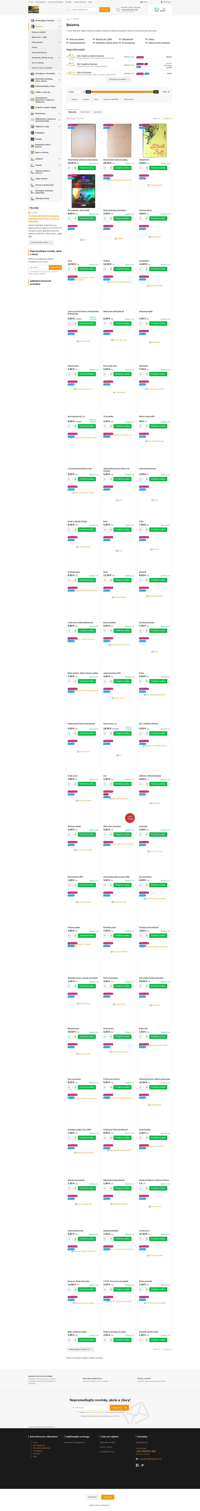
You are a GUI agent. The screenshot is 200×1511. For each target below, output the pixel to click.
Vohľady (106, 261)
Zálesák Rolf (144, 160)
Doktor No (143, 1028)
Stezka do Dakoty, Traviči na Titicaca (154, 1180)
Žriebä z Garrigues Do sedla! (114, 1332)
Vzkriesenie (143, 366)
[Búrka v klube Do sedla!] (83, 1312)
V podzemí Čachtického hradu (80, 468)
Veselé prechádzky (110, 1231)
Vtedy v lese (72, 776)
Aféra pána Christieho (112, 826)
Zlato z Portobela (84, 72)
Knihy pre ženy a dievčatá (42, 68)
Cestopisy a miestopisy (45, 73)
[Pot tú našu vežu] (119, 347)
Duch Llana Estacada (147, 468)
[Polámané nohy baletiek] (154, 908)
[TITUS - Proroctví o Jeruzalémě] (119, 1262)
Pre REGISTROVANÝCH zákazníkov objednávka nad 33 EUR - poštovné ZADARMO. (43, 219)
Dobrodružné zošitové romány (115, 160)
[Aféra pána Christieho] (119, 807)
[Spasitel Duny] (83, 347)
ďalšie (167, 118)
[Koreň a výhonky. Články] (83, 502)
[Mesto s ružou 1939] (154, 397)
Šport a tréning (41, 152)
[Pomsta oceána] (83, 908)
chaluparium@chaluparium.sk (150, 1459)
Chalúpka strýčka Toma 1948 (79, 1129)
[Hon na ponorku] (83, 1060)
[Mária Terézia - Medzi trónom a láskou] (83, 654)
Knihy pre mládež (38, 32)
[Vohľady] (119, 242)
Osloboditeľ (144, 261)
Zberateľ (142, 572)
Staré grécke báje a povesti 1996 (116, 877)
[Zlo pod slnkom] (154, 858)
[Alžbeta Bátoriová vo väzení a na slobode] (119, 449)
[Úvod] (46, 9)
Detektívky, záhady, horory (42, 58)
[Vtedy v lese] (83, 756)
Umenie (38, 165)
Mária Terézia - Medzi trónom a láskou (83, 673)
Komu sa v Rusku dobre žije (78, 1281)
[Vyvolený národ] (154, 191)
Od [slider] (88, 92)
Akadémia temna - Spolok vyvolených (83, 978)
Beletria (39, 26)
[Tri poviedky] (119, 397)
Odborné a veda (42, 126)
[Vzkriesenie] (154, 347)
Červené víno (108, 1028)
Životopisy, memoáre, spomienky (44, 192)
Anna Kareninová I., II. (76, 416)
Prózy (141, 521)
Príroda (38, 139)
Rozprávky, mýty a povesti (43, 146)
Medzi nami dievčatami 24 (113, 311)
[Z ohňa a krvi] (154, 1211)
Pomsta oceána (74, 927)
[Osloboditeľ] (154, 242)
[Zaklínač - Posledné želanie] (154, 756)
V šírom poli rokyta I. (111, 1079)
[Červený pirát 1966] (83, 858)
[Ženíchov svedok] (83, 807)
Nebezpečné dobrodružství (114, 1180)
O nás (31, 2)
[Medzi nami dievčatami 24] (119, 292)
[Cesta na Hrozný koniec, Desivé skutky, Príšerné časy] (83, 292)
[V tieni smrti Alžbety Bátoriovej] (83, 603)
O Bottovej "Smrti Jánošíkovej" (115, 1129)
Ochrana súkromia (80, 2)
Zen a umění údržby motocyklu (151, 978)
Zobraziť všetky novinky (39, 242)
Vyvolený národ (145, 210)
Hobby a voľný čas (42, 92)
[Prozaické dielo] (83, 553)
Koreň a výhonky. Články (77, 521)
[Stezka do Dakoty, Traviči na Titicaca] (154, 1161)
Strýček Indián (145, 1129)
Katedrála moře (109, 927)
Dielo (105, 521)
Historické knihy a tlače (45, 86)
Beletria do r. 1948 (39, 37)
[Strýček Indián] (154, 1110)
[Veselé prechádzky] (119, 1211)
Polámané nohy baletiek (148, 927)
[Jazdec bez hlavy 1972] (119, 654)
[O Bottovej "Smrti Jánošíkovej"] (119, 1110)
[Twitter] (143, 1466)
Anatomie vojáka (145, 311)
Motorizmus (40, 113)
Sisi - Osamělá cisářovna (148, 723)
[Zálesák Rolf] (154, 140)
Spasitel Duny (73, 366)
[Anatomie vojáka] (154, 292)
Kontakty (68, 2)
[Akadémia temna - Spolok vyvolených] (83, 959)
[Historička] (154, 807)
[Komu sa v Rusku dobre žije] (83, 1262)
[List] (119, 756)
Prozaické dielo (74, 572)
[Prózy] (154, 502)
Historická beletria (39, 52)
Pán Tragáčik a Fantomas (87, 64)
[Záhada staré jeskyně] (83, 1161)
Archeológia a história (44, 20)
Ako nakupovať (41, 2)
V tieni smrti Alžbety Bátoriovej (80, 622)
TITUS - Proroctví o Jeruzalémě (115, 1281)
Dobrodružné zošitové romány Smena (83, 160)
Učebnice (39, 159)
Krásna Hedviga (109, 622)
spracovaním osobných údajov (47, 272)
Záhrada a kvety (42, 198)
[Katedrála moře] (119, 908)
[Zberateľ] (154, 553)
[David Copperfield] (119, 959)
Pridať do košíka (87, 168)
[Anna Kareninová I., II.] (83, 397)
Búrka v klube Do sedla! (77, 1332)
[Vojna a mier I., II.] (119, 704)
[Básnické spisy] (83, 1009)
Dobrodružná (37, 42)
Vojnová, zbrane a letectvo (42, 172)
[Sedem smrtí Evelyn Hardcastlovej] (83, 704)
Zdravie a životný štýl (44, 185)
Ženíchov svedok (74, 826)
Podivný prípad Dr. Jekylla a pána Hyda (154, 1079)
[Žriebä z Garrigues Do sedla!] (119, 1312)
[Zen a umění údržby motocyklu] (154, 959)
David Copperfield (110, 978)
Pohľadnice (40, 133)
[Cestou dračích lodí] (83, 1211)
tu (109, 1505)
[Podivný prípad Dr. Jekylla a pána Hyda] (154, 1060)
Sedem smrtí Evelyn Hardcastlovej (81, 723)
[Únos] (83, 242)
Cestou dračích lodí (75, 1231)
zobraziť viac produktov (117, 79)
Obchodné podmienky (55, 2)
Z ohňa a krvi (144, 1231)
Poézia (34, 47)
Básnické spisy (73, 1028)
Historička (143, 826)
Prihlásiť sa (55, 267)
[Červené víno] (119, 1009)
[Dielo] (119, 502)
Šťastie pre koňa (145, 1281)
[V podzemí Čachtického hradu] (83, 449)
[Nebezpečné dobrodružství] (119, 1161)
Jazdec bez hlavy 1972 (112, 673)
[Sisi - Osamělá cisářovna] (154, 704)
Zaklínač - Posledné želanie (150, 776)
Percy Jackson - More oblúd (78, 210)
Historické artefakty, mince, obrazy (44, 80)
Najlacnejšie (85, 112)
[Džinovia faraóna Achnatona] (119, 191)
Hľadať (105, 9)
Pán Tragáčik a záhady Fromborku (90, 56)
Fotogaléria (37, 1451)
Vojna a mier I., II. (110, 723)
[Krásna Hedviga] (119, 603)
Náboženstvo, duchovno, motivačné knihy (45, 120)
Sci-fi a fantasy (38, 63)
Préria (141, 673)
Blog (90, 2)
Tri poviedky (108, 416)
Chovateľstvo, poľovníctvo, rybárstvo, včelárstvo (45, 100)
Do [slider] (156, 92)
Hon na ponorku (74, 1079)
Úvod (68, 19)
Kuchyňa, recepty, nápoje (45, 107)
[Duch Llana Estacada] (154, 449)
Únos (70, 261)
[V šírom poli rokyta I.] (119, 1060)
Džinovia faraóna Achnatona (114, 210)
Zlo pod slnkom (145, 877)
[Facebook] (138, 1466)
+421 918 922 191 (129, 10)
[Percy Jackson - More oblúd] (83, 191)
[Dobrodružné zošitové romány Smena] (83, 140)
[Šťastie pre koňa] (154, 1262)
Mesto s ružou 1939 (146, 416)
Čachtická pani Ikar (146, 622)
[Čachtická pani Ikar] (154, 603)
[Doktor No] (154, 1009)
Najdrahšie (97, 112)
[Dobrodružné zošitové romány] (119, 140)
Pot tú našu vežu (110, 366)
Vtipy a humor (41, 178)
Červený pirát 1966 (75, 877)
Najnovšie (72, 112)
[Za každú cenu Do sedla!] (154, 1312)
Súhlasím (108, 1497)
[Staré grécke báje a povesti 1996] (119, 858)
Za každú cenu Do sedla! (148, 1332)
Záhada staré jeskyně (76, 1180)
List (104, 776)
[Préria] (154, 654)
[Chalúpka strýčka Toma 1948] (83, 1110)
